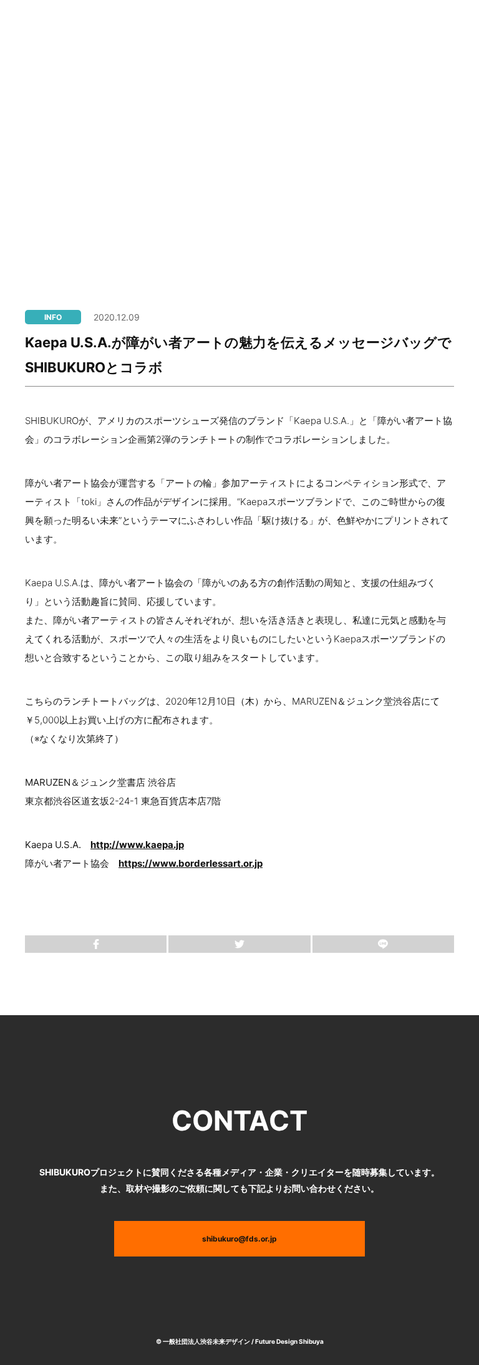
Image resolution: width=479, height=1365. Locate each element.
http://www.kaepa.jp (137, 845)
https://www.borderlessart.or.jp (191, 863)
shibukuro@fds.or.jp (239, 1238)
